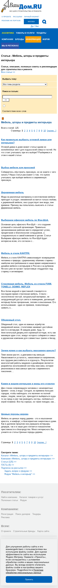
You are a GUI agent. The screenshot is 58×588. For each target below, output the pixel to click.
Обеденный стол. (11, 320)
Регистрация (7, 514)
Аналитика (8, 33)
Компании (7, 39)
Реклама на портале (11, 20)
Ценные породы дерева (14, 414)
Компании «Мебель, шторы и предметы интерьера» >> (28, 458)
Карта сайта (43, 531)
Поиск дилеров (22, 514)
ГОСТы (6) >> (7, 465)
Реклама (5, 517)
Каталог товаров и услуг (31, 497)
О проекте (6, 17)
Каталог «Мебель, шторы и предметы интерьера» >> (27, 455)
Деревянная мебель (12, 192)
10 (45, 130)
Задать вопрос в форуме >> (18, 471)
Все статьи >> (8, 72)
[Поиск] (44, 22)
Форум (46, 39)
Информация (33, 39)
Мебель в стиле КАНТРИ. (15, 253)
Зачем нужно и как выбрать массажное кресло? (28, 350)
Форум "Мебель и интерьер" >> (19, 474)
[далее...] (51, 130)
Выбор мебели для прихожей (18, 167)
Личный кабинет (31, 17)
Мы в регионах (10, 46)
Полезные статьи (9, 500)
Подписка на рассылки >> (14, 468)
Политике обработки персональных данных (24, 571)
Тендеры (41, 33)
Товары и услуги (25, 33)
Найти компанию (9, 497)
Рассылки (17, 17)
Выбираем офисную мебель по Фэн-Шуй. (25, 220)
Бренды (19, 39)
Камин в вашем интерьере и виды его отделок (28, 383)
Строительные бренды (24, 531)
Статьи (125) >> (8, 462)
